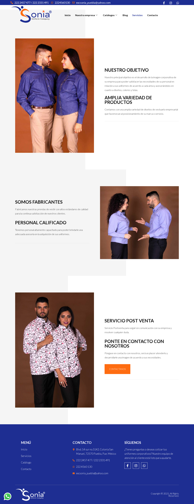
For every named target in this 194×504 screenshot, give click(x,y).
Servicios (137, 15)
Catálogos (109, 15)
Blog (125, 15)
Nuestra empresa (85, 15)
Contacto (152, 15)
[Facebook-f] (127, 465)
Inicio (68, 15)
